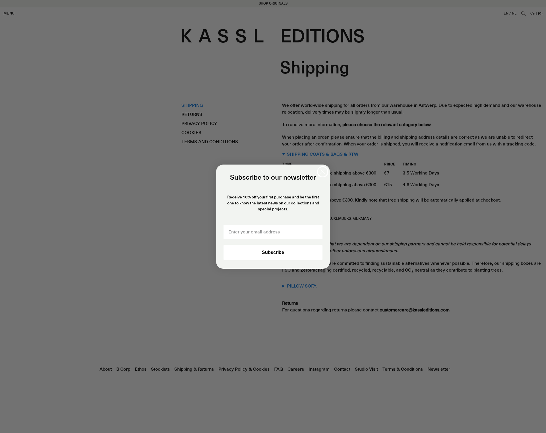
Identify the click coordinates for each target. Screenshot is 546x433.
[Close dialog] (323, 172)
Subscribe (273, 252)
